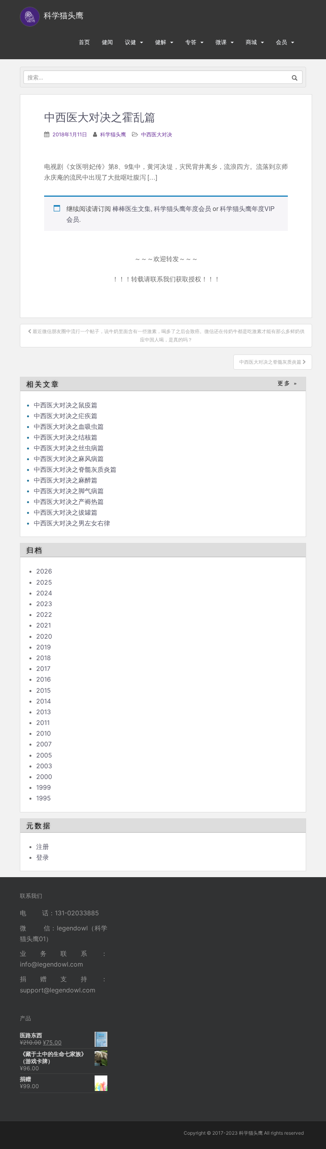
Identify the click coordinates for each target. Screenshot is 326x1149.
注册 (42, 847)
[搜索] (295, 77)
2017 (43, 668)
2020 (44, 636)
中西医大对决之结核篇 (65, 437)
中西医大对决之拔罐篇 (65, 512)
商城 (251, 42)
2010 (43, 733)
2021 (43, 625)
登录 (42, 857)
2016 (43, 679)
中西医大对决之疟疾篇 (65, 416)
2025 (44, 582)
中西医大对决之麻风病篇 (69, 459)
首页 (84, 42)
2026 (44, 571)
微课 (221, 42)
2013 (43, 712)
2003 (44, 766)
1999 (43, 787)
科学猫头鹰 (113, 134)
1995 (43, 798)
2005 (44, 755)
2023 (44, 604)
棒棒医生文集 (132, 208)
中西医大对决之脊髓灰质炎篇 (75, 469)
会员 (281, 42)
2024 (44, 593)
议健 (130, 42)
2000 (44, 777)
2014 (43, 701)
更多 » (287, 383)
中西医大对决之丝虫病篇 (69, 448)
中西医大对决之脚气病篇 (69, 491)
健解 (160, 42)
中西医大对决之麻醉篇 (65, 480)
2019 (43, 647)
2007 (44, 744)
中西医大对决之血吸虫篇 (69, 426)
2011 (43, 723)
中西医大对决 (156, 134)
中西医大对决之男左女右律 (72, 523)
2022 (44, 614)
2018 (43, 658)
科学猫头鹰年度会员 (182, 208)
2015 (43, 690)
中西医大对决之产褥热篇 (69, 502)
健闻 (107, 42)
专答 (190, 42)
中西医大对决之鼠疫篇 (65, 405)
